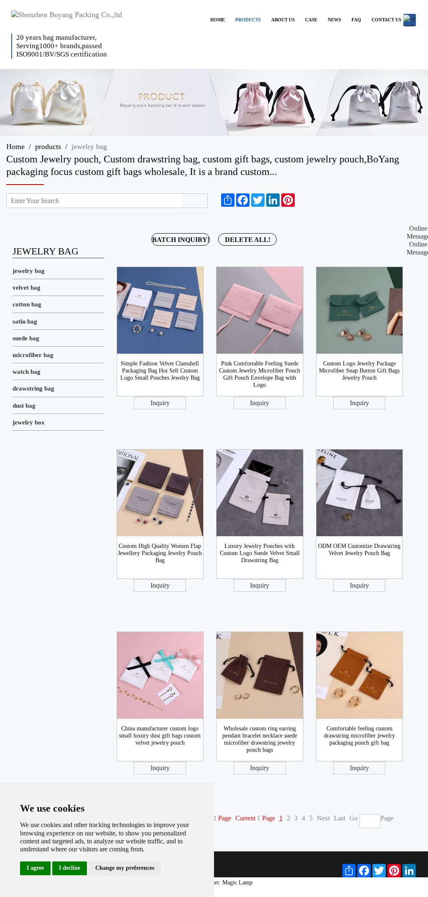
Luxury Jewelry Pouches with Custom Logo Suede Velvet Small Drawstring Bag (260, 553)
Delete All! (247, 239)
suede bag (26, 338)
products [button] (248, 19)
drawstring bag (33, 388)
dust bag (24, 405)
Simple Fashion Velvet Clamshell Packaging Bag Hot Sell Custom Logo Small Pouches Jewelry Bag (160, 370)
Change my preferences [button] (124, 868)
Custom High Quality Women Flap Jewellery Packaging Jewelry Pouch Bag (160, 553)
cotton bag (27, 304)
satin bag (25, 321)
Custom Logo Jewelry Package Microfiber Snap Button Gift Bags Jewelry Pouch (359, 370)
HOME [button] (217, 19)
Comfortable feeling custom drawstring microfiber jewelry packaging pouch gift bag (359, 735)
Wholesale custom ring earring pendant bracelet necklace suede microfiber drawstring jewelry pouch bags (259, 739)
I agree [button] (35, 868)
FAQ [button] (356, 19)
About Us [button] (283, 19)
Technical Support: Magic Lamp (214, 882)
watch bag (27, 371)
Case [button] (311, 19)
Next (323, 818)
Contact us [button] (386, 19)
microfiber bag (33, 355)
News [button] (334, 19)
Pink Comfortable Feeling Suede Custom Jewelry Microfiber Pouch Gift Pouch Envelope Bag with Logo (259, 374)
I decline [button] (69, 868)
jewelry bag (29, 270)
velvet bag (27, 287)
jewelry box (29, 422)
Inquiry (160, 402)
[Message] (302, 200)
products (48, 146)
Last (339, 818)
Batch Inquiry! (180, 239)
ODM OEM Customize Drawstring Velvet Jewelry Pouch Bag (359, 549)
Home (15, 146)
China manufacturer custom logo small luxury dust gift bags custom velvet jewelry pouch (160, 735)
